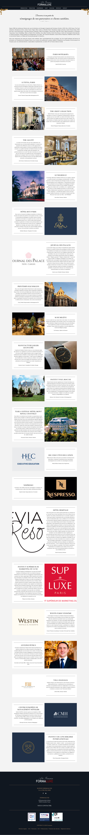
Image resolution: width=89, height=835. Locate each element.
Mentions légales (23, 829)
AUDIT (46, 8)
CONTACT (65, 8)
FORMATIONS (32, 8)
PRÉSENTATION (24, 8)
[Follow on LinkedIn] (46, 793)
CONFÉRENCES (40, 8)
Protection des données (54, 829)
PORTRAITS (58, 8)
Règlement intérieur (65, 829)
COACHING (51, 8)
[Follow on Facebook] (43, 793)
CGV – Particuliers (32, 829)
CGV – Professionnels (43, 829)
